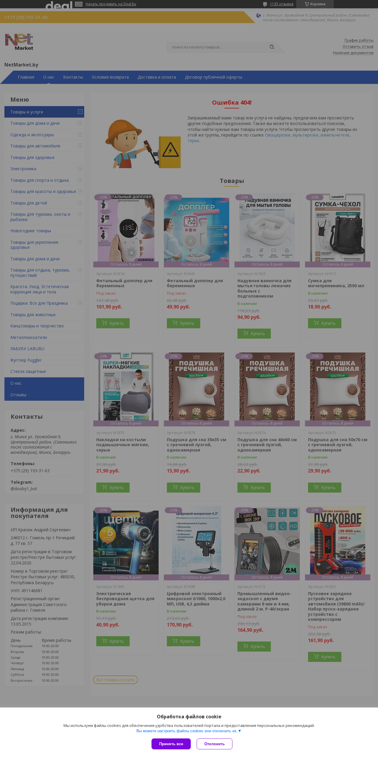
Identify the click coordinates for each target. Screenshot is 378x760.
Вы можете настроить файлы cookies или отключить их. (187, 731)
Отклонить (214, 744)
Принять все (171, 744)
